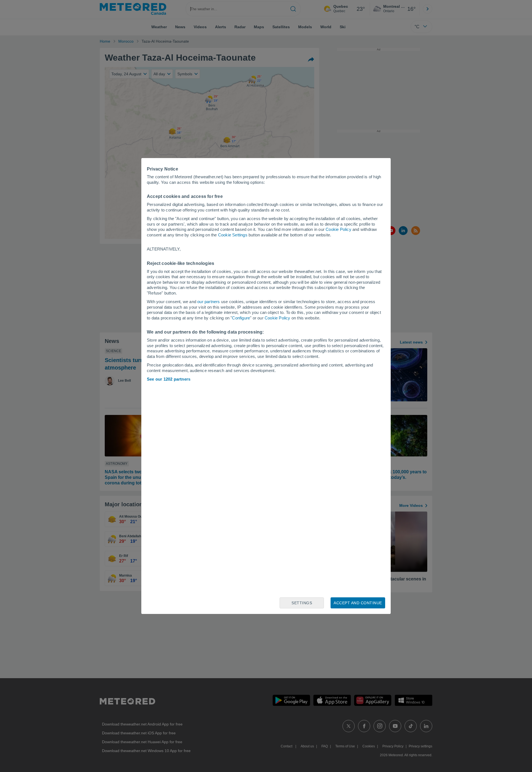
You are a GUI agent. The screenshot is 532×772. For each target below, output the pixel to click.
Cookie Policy (338, 229)
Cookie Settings (232, 235)
